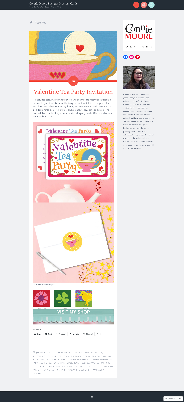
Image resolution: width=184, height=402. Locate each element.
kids (108, 363)
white (76, 370)
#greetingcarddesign (90, 353)
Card (48, 360)
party (42, 366)
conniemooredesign (77, 360)
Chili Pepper (59, 360)
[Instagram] (131, 57)
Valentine (54, 370)
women (85, 370)
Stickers (104, 366)
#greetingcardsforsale (70, 356)
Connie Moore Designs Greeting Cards (53, 3)
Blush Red (90, 356)
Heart (76, 363)
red (85, 366)
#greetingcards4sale (44, 356)
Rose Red (93, 366)
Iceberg (85, 363)
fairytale (38, 363)
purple (78, 366)
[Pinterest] (137, 57)
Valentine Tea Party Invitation (73, 91)
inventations (97, 363)
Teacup (44, 370)
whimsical (66, 370)
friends (48, 363)
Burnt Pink (39, 360)
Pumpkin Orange (65, 366)
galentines (60, 363)
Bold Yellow (104, 356)
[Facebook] (125, 57)
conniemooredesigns (101, 360)
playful (50, 366)
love (35, 366)
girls (69, 363)
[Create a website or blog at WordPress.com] (92, 397)
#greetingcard (69, 353)
